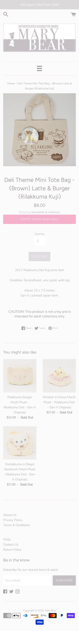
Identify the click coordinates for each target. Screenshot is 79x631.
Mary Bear (50, 610)
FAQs (7, 539)
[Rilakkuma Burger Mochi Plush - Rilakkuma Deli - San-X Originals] (19, 375)
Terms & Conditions (16, 525)
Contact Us (10, 544)
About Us (9, 515)
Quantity (39, 234)
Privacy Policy (12, 520)
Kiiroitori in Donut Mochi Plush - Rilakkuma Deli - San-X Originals (59, 402)
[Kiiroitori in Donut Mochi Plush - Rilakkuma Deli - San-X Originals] (59, 375)
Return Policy (12, 549)
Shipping (24, 212)
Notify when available (40, 219)
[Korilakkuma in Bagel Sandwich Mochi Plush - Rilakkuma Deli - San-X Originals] (19, 443)
